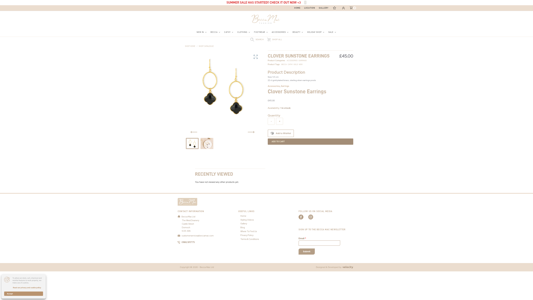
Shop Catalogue (206, 46)
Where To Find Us (248, 231)
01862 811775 (188, 242)
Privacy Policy (246, 235)
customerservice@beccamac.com (198, 235)
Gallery (243, 223)
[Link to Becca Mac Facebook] (303, 216)
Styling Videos (247, 219)
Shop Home (190, 46)
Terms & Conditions (249, 239)
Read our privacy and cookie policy (27, 288)
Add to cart (278, 141)
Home (243, 216)
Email (302, 238)
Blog (242, 227)
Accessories (274, 86)
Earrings (285, 86)
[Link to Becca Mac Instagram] (313, 216)
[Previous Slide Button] (193, 132)
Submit (306, 251)
